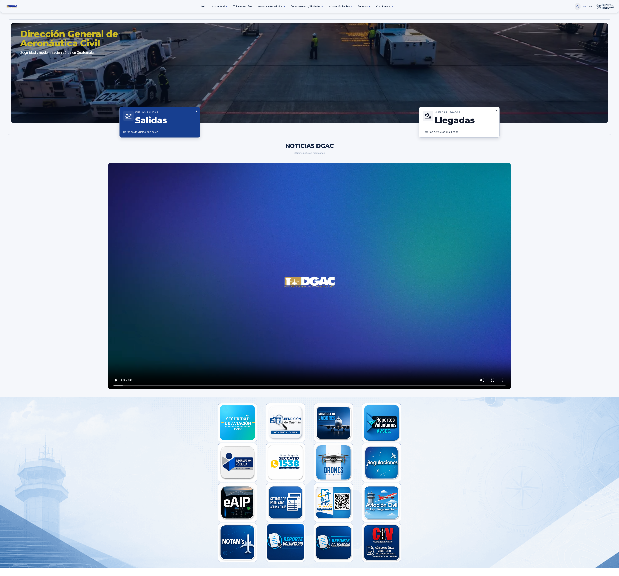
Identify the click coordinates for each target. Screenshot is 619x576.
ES (584, 6)
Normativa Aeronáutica (270, 6)
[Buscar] (577, 6)
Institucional (218, 6)
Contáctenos (383, 6)
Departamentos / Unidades (305, 6)
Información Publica (339, 6)
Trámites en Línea (242, 6)
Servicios (363, 6)
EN (590, 6)
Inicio (203, 6)
